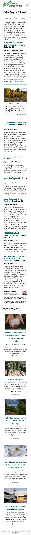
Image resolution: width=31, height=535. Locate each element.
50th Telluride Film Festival (14, 45)
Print (16, 18)
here (9, 151)
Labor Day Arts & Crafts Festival (13, 200)
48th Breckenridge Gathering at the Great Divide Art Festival (15, 258)
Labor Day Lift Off (11, 235)
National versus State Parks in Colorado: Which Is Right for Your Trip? (15, 421)
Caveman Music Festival (13, 157)
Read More (16, 356)
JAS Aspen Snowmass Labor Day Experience (15, 123)
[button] (27, 3)
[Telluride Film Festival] (13, 42)
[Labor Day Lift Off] (11, 233)
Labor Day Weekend (12, 178)
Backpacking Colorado (15, 379)
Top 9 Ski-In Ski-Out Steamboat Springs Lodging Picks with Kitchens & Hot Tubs (15, 465)
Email (23, 18)
